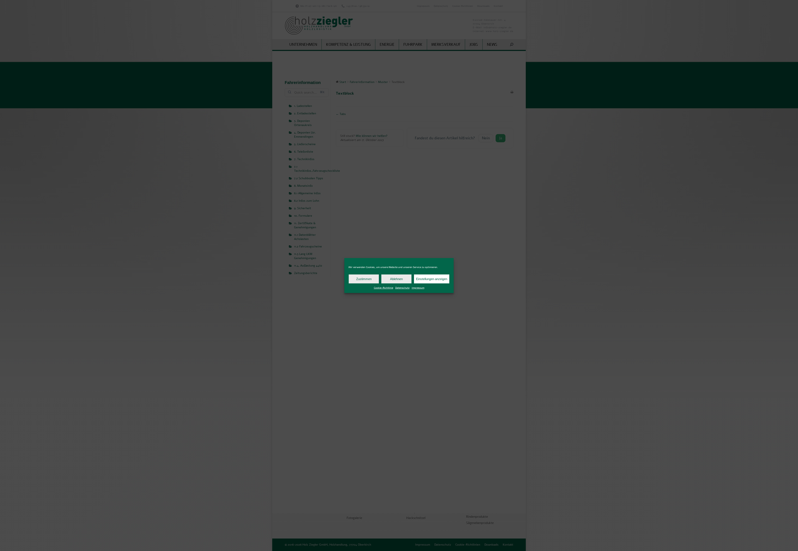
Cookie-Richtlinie (383, 287)
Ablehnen (396, 279)
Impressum (418, 287)
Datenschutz (402, 287)
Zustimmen (364, 279)
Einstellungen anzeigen (431, 279)
